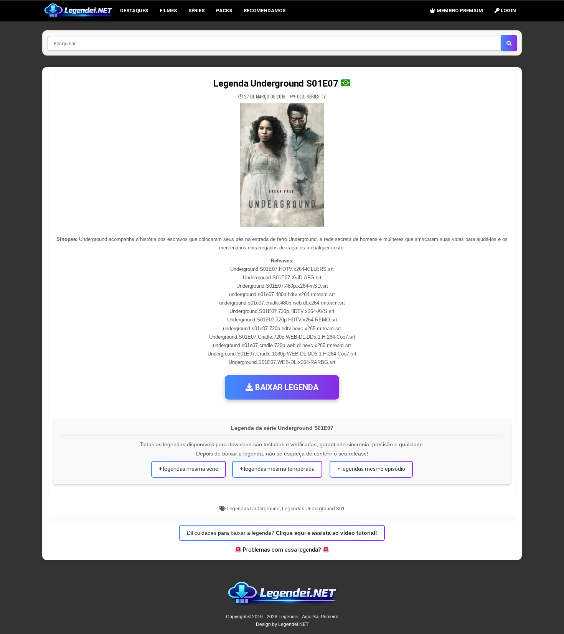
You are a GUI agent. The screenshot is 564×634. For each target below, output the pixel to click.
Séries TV (316, 96)
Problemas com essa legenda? (282, 549)
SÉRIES (196, 10)
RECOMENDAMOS (264, 10)
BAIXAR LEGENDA (285, 387)
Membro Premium (459, 10)
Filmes (168, 10)
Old (300, 96)
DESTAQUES (134, 10)
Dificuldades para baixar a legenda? (282, 533)
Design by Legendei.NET (282, 624)
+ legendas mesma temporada (277, 469)
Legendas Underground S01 (313, 508)
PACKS (224, 10)
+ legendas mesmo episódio (371, 469)
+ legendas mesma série (188, 469)
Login (508, 10)
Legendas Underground (253, 508)
